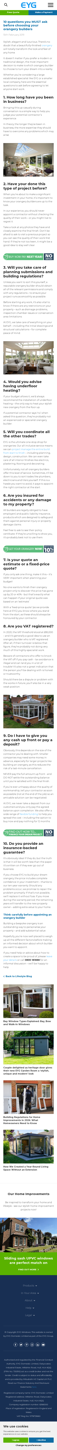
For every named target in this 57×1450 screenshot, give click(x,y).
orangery (47, 45)
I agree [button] (15, 1440)
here (34, 1387)
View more (28, 1263)
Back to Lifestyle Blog (18, 976)
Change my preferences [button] (28, 1445)
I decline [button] (41, 1440)
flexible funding (29, 814)
